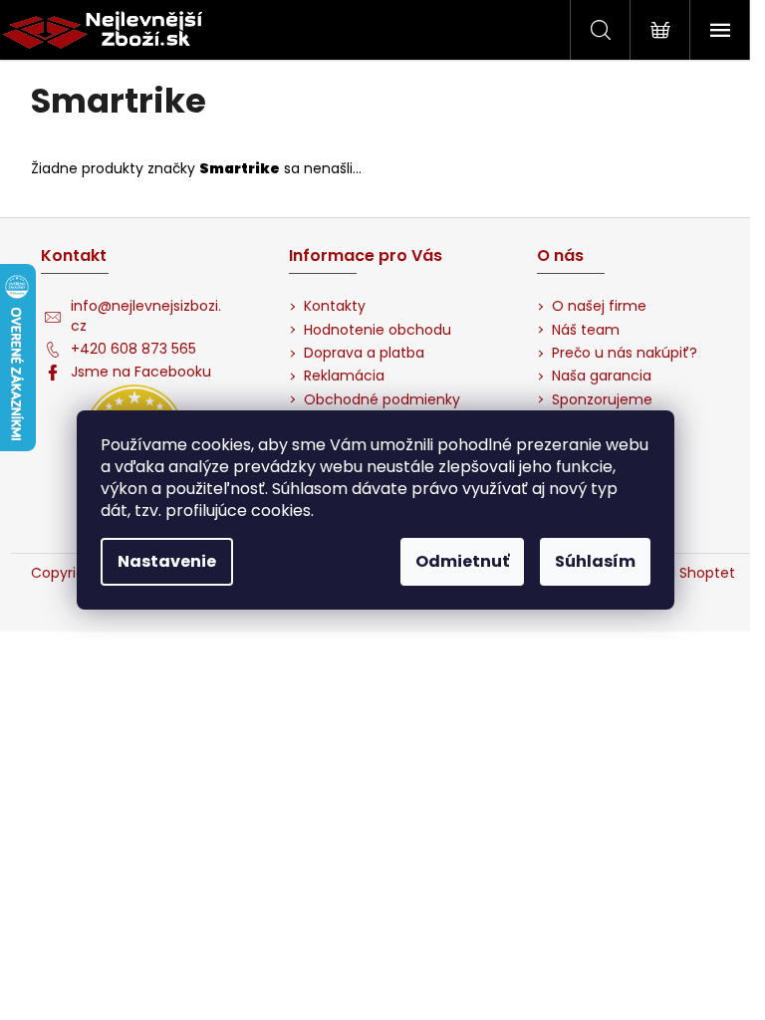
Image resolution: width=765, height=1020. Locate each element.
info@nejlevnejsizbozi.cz (146, 316)
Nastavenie (167, 561)
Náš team (586, 330)
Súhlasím (595, 561)
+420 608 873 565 (133, 349)
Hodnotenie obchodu (377, 330)
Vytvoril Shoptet (680, 573)
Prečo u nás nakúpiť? (624, 353)
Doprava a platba (364, 353)
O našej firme (599, 306)
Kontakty (335, 306)
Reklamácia (344, 376)
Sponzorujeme (602, 399)
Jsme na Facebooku (141, 372)
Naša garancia (601, 376)
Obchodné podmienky (382, 399)
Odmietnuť (462, 561)
